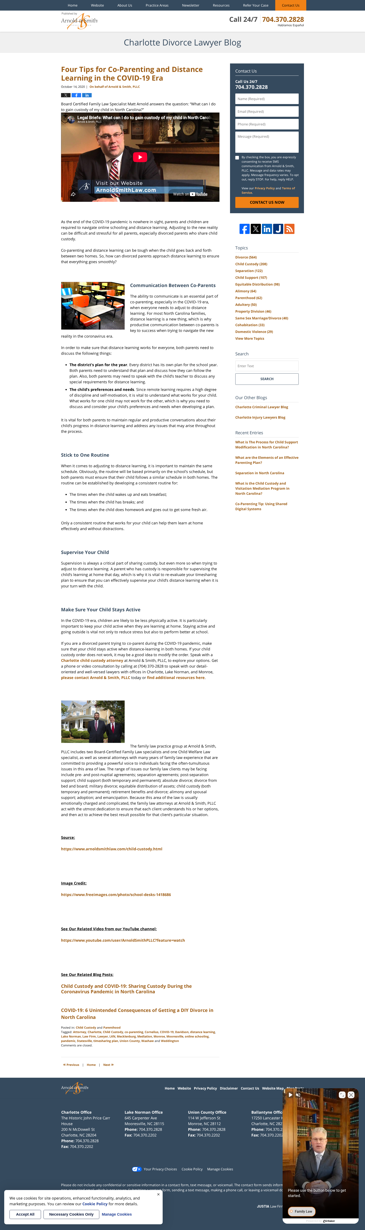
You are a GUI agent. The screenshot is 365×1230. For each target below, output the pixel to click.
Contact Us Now (267, 202)
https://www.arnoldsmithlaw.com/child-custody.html (111, 848)
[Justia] (278, 229)
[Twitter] (256, 229)
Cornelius (151, 1032)
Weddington (170, 1041)
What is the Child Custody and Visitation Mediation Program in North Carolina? (262, 488)
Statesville (84, 1041)
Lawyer (102, 1036)
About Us (124, 5)
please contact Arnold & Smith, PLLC (95, 677)
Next (108, 1064)
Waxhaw (147, 1041)
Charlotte (94, 1032)
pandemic (68, 1041)
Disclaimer (229, 1088)
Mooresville (174, 1036)
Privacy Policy (265, 188)
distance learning (202, 1032)
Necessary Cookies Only (71, 1214)
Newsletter (190, 5)
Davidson (182, 1032)
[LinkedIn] (267, 229)
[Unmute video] (290, 1094)
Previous (71, 1064)
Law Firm (89, 1036)
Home (73, 5)
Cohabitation (249, 325)
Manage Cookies (220, 1169)
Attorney (79, 1032)
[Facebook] (245, 229)
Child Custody (86, 1027)
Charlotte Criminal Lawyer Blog (261, 407)
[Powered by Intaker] (329, 1221)
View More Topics (249, 338)
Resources (221, 5)
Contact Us (291, 5)
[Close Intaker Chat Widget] (351, 1094)
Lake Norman (71, 1036)
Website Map (273, 1088)
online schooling (197, 1036)
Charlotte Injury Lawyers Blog (260, 417)
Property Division (253, 311)
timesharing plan (105, 1041)
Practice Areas (157, 5)
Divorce (246, 257)
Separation (249, 270)
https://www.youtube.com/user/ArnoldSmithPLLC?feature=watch (123, 940)
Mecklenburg (126, 1036)
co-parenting (134, 1032)
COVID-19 (167, 1032)
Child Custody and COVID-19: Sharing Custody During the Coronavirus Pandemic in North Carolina (126, 989)
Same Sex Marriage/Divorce (261, 318)
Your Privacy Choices (160, 1169)
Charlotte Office (76, 1112)
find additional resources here (176, 677)
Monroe (159, 1036)
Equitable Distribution (257, 284)
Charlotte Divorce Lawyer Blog (79, 21)
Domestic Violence (254, 331)
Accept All (25, 1214)
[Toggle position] (342, 1094)
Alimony (245, 291)
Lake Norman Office (144, 1112)
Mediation (144, 1036)
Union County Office (207, 1112)
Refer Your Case (255, 5)
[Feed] (289, 229)
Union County (130, 1041)
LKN (112, 1036)
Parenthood (112, 1027)
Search (267, 379)
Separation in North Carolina (259, 473)
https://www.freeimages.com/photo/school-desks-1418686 (116, 894)
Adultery (246, 304)
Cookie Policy (192, 1169)
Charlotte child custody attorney (92, 660)
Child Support (251, 277)
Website (97, 5)
